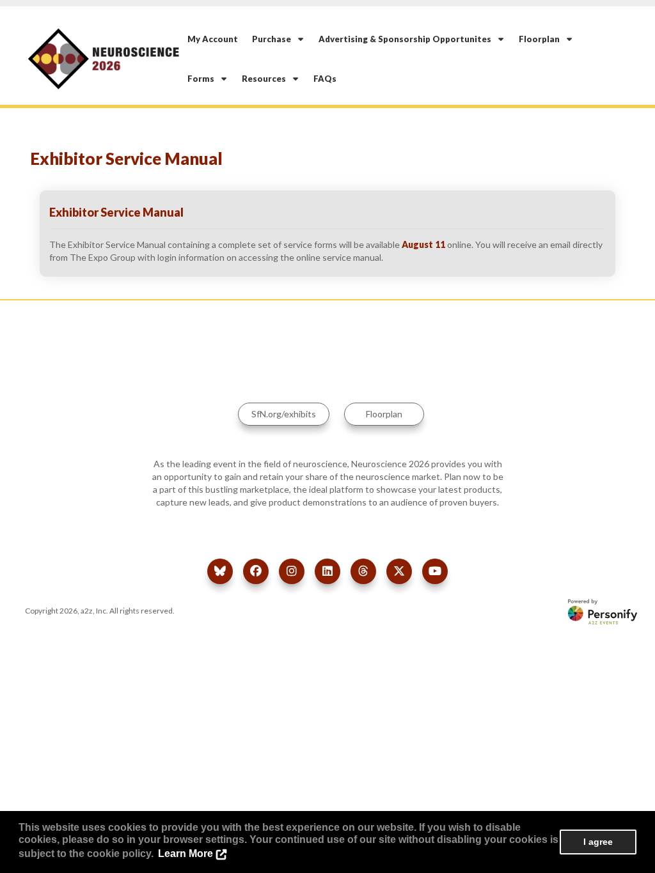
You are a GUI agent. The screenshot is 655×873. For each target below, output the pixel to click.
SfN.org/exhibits (283, 413)
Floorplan (542, 39)
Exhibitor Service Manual (116, 212)
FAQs (324, 78)
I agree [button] (598, 842)
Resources (267, 78)
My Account (212, 39)
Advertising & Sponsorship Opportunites (408, 39)
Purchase (274, 39)
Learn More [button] (185, 853)
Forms (203, 78)
